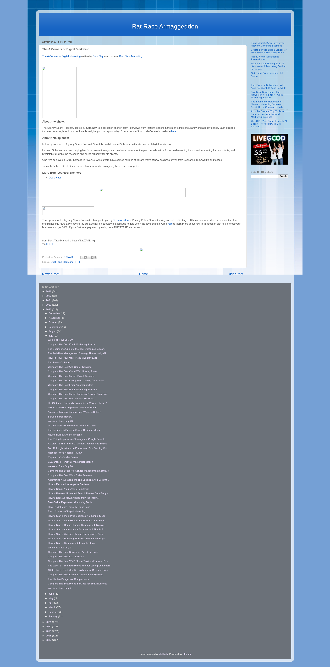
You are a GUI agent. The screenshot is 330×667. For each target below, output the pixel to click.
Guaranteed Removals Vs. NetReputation (70, 462)
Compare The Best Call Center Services (69, 367)
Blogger (187, 654)
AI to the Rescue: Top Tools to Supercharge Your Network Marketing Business (267, 114)
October (53, 322)
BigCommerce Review (60, 416)
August (53, 331)
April (51, 603)
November (55, 318)
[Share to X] (88, 257)
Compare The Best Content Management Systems (75, 574)
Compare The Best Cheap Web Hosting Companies (76, 380)
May (51, 598)
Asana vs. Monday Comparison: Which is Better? (74, 412)
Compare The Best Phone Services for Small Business (77, 583)
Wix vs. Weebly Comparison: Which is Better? (72, 407)
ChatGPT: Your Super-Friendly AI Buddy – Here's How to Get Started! (269, 124)
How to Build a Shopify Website (65, 434)
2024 (49, 300)
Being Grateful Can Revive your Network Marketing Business (268, 44)
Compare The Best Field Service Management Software (78, 470)
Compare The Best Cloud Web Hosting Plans (72, 371)
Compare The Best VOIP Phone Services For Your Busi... (79, 561)
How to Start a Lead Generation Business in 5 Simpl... (77, 520)
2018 (49, 635)
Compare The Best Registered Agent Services (73, 552)
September (55, 327)
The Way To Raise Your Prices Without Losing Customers (79, 565)
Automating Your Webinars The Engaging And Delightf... (78, 480)
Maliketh (163, 654)
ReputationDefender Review (63, 457)
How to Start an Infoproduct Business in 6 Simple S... (76, 529)
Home (143, 274)
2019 (49, 631)
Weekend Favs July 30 (60, 340)
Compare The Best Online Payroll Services (71, 376)
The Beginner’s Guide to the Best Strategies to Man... (77, 349)
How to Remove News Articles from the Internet (73, 498)
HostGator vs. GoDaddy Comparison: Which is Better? (77, 403)
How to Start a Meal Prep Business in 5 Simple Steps (76, 516)
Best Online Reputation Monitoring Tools (70, 502)
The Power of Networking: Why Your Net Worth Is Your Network (268, 86)
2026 (49, 291)
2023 (49, 305)
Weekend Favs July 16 (60, 466)
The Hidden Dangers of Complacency (68, 579)
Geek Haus (55, 177)
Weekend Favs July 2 (59, 588)
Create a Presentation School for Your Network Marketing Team (269, 51)
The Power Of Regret (59, 362)
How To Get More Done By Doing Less (69, 507)
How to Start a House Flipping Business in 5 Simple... (77, 525)
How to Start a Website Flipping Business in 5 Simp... (77, 534)
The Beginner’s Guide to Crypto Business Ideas (74, 430)
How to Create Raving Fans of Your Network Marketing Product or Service (268, 66)
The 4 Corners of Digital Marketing (61, 56)
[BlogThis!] (85, 257)
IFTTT (49, 244)
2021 (49, 622)
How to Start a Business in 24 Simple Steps (71, 543)
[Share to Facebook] (92, 257)
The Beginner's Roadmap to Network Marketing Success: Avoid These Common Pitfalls (267, 104)
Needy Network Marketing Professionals (265, 58)
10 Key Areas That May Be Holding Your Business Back (78, 570)
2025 (49, 296)
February (54, 612)
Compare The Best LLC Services (66, 556)
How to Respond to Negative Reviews (68, 484)
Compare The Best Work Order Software (70, 475)
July (51, 336)
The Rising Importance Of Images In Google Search (76, 439)
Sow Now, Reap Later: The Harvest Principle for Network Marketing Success (267, 95)
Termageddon (121, 220)
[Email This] (82, 257)
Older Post (235, 274)
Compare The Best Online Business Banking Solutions (77, 394)
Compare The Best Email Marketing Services (72, 344)
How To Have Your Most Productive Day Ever (72, 358)
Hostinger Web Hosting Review (65, 452)
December (55, 313)
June (52, 594)
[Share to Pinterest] (95, 257)
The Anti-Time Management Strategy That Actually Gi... (78, 353)
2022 (49, 309)
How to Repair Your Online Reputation (68, 489)
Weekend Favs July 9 (59, 547)
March (52, 607)
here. (174, 131)
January (53, 616)
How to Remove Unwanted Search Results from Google (78, 493)
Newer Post (50, 274)
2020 (49, 626)
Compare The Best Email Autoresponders (70, 385)
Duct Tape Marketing (130, 56)
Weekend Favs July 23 (60, 421)
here (170, 223)
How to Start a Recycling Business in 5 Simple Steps (76, 538)
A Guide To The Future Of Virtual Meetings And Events (77, 443)
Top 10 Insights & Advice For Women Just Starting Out (77, 448)
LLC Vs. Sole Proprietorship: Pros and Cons (72, 425)
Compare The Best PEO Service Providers (71, 398)
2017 (49, 640)
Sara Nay (98, 56)
